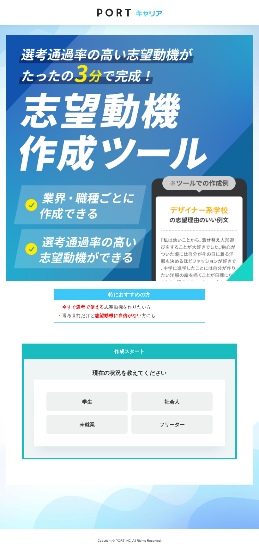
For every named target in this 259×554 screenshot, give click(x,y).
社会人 (172, 401)
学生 (87, 401)
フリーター (172, 424)
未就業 (87, 424)
